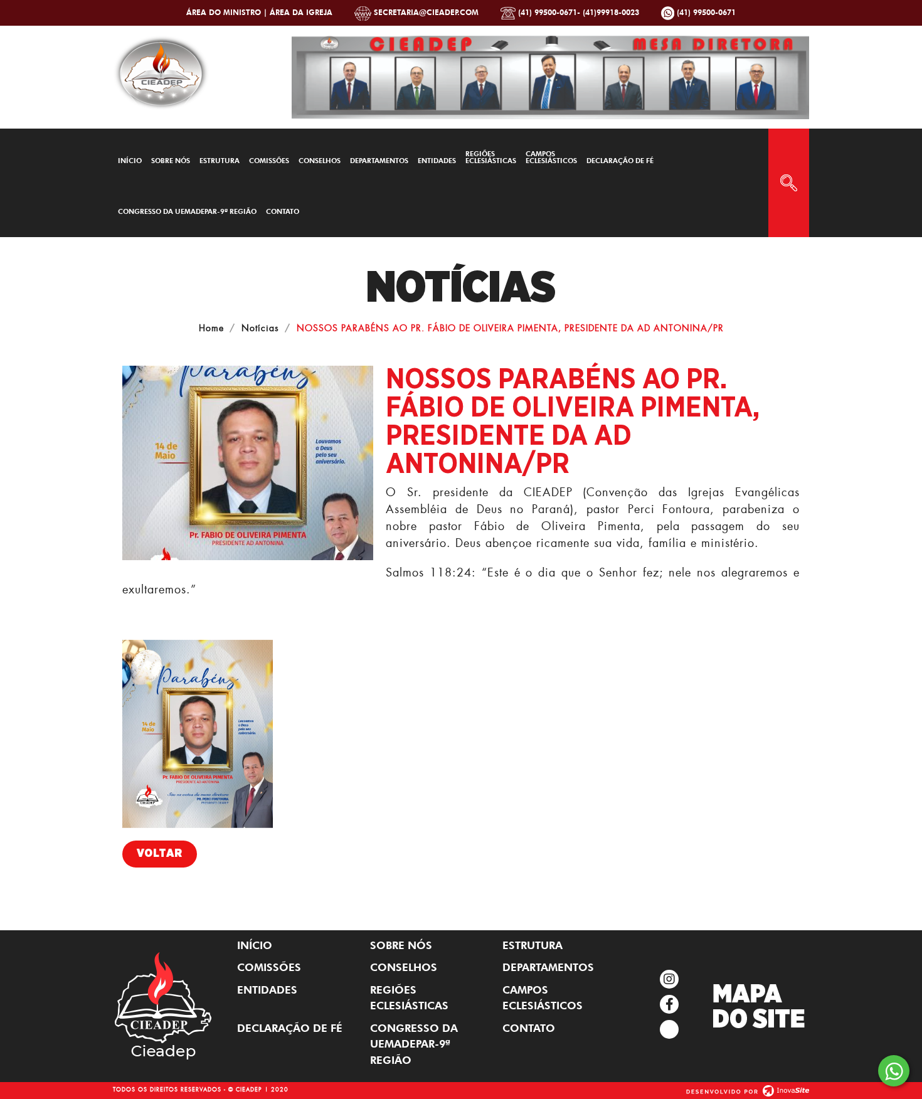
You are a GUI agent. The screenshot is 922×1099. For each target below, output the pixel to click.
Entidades (437, 160)
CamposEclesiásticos (551, 157)
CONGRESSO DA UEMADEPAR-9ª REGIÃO (187, 211)
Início (130, 160)
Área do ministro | (228, 12)
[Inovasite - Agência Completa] (747, 1089)
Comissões (269, 160)
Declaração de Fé (620, 160)
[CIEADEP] (161, 70)
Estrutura (219, 160)
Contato (282, 211)
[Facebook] (669, 1004)
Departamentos (379, 160)
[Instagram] (669, 979)
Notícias (260, 328)
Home (211, 328)
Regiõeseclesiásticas (490, 157)
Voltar (160, 853)
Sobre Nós (170, 160)
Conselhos (320, 160)
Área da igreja (301, 12)
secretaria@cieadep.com (425, 12)
